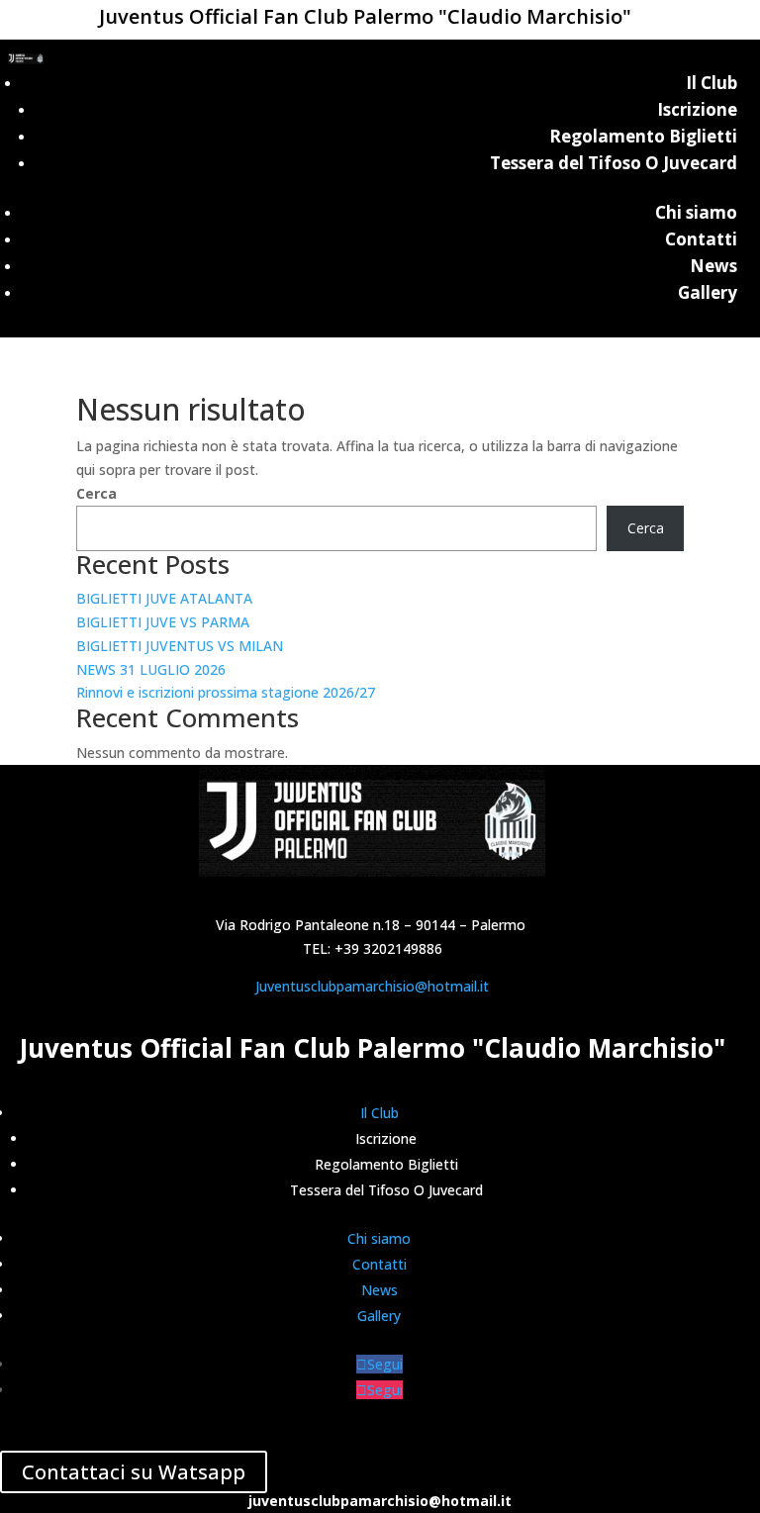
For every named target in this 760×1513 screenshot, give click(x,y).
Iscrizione (697, 109)
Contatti (701, 239)
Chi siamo (696, 212)
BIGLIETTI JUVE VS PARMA (162, 622)
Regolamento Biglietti (643, 136)
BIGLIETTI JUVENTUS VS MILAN (179, 645)
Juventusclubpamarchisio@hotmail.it (372, 986)
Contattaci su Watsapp (133, 1472)
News (713, 265)
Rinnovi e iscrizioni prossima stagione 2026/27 (225, 692)
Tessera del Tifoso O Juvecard (613, 162)
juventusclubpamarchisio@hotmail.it (380, 1500)
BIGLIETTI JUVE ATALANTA (164, 598)
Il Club (711, 82)
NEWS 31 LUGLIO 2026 (151, 669)
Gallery (707, 292)
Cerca (96, 493)
